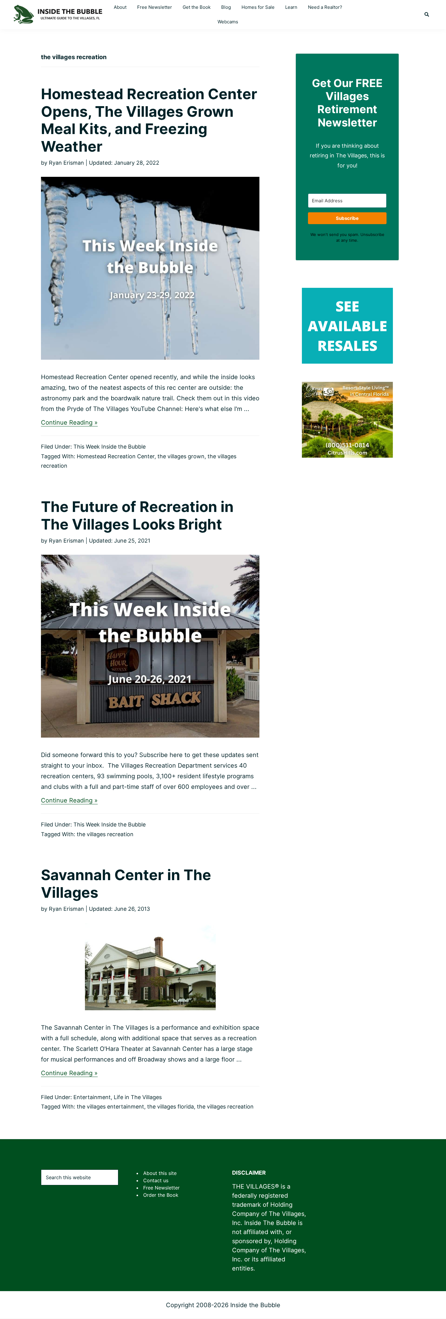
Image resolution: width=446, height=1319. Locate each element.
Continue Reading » (69, 422)
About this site (160, 1173)
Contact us (155, 1180)
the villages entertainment (110, 1106)
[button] (427, 14)
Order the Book (160, 1195)
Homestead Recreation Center (115, 456)
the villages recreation (105, 834)
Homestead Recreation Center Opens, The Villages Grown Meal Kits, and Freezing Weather (149, 120)
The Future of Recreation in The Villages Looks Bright (137, 515)
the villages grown (180, 456)
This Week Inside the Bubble (109, 446)
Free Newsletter (161, 1188)
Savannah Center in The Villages (126, 883)
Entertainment (92, 1097)
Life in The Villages (138, 1097)
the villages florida (170, 1106)
